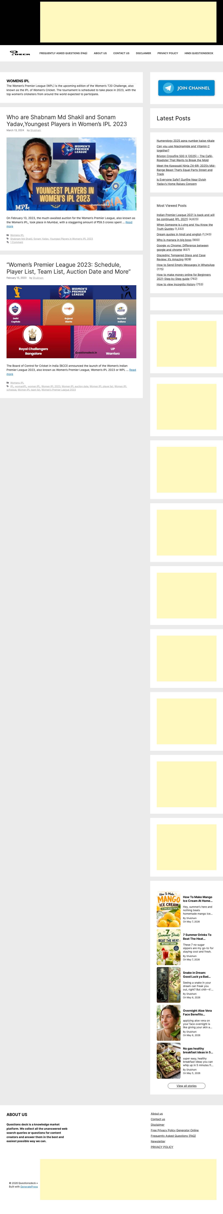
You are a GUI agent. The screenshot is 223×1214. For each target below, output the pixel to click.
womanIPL (21, 386)
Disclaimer (143, 53)
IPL (12, 386)
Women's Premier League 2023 (58, 389)
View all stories (187, 1086)
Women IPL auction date (75, 386)
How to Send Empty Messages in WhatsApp (186, 265)
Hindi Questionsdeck (199, 53)
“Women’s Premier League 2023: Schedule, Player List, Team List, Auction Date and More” (69, 268)
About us (100, 53)
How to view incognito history (176, 284)
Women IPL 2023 (50, 386)
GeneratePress (29, 1186)
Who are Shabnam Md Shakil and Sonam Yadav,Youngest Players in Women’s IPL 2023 (67, 120)
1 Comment (16, 242)
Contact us (121, 53)
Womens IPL (17, 235)
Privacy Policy (168, 53)
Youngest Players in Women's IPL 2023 (71, 238)
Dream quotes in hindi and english (179, 234)
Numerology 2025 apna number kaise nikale (186, 140)
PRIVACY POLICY (162, 1147)
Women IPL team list (29, 389)
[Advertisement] (128, 22)
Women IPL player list (101, 386)
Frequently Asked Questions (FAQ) (63, 53)
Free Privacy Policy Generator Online (175, 1130)
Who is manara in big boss (174, 240)
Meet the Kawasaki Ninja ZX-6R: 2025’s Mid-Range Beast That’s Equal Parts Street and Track (186, 170)
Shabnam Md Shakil (21, 238)
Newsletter (158, 1141)
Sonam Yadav (41, 238)
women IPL (34, 386)
